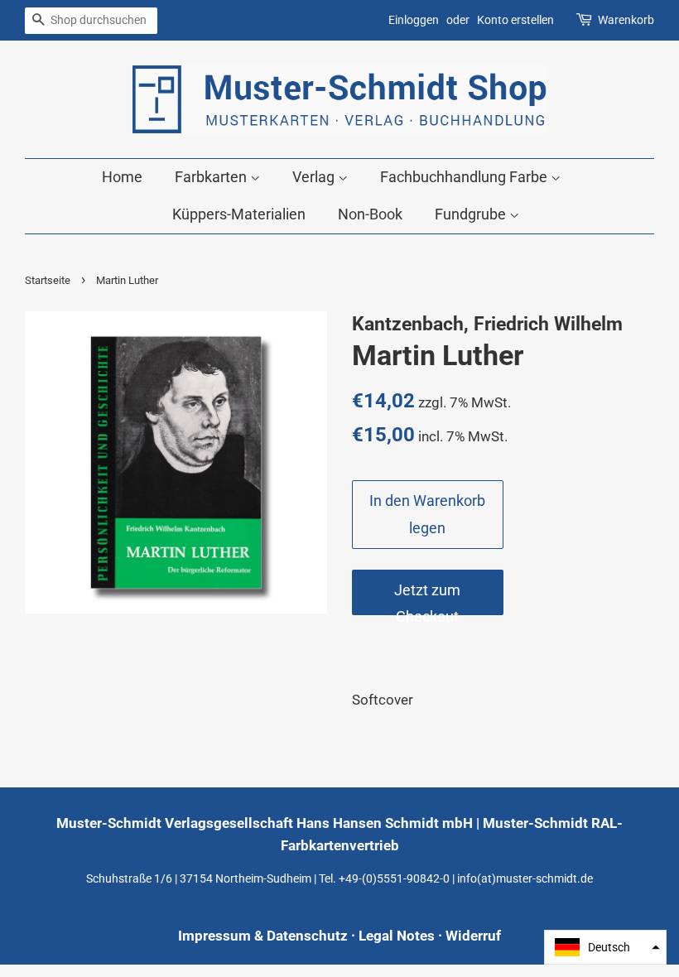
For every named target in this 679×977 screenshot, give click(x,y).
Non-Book (370, 214)
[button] (605, 947)
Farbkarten (212, 176)
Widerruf (473, 935)
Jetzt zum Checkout (427, 598)
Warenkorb (626, 19)
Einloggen (413, 19)
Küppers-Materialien (239, 214)
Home (122, 176)
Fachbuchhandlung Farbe (465, 176)
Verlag (315, 176)
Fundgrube (472, 214)
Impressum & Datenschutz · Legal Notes (306, 935)
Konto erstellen (515, 19)
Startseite (47, 280)
